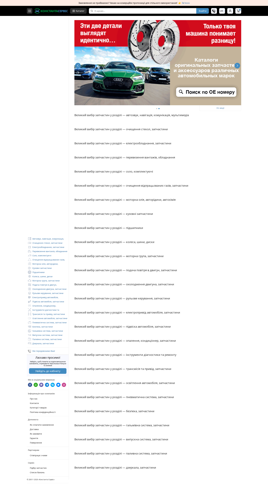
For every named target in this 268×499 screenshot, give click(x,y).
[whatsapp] (36, 384)
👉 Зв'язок (184, 2)
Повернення (36, 442)
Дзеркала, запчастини (43, 343)
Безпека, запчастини (42, 326)
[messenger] (58, 384)
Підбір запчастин (38, 468)
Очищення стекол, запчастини (47, 243)
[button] (222, 11)
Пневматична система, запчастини (49, 322)
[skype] (53, 384)
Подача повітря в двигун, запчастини (42, 285)
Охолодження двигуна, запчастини (49, 289)
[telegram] (47, 384)
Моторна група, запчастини (46, 280)
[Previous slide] (78, 65)
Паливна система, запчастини (47, 339)
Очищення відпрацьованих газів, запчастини (46, 260)
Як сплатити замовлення (42, 424)
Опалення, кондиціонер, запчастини (42, 306)
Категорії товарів (38, 407)
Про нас (34, 398)
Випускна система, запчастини (47, 335)
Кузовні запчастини (42, 268)
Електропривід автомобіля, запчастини (43, 297)
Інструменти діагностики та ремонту (43, 310)
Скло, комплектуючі (41, 255)
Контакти (34, 403)
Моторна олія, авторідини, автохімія (43, 264)
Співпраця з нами (38, 455)
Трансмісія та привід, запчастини (48, 314)
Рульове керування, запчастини (47, 293)
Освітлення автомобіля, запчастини (49, 318)
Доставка (34, 429)
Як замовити (36, 433)
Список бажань (37, 472)
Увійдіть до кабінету (47, 371)
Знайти (202, 10)
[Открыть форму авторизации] (230, 11)
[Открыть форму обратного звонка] (214, 11)
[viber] (41, 384)
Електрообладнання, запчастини (48, 247)
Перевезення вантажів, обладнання (49, 251)
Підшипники (38, 272)
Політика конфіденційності (43, 412)
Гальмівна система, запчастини (47, 331)
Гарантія (34, 438)
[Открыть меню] (29, 11)
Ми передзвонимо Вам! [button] (43, 351)
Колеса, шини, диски (42, 276)
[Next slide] (237, 65)
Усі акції (220, 108)
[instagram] (64, 384)
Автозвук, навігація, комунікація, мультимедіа (46, 239)
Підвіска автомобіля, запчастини (48, 301)
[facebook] (30, 384)
